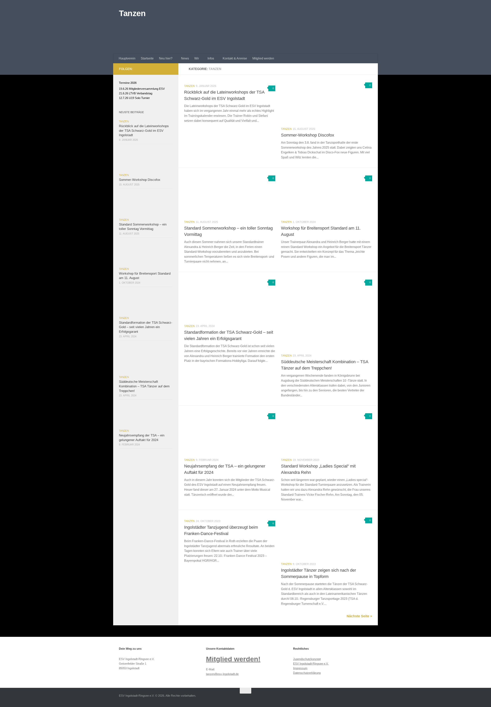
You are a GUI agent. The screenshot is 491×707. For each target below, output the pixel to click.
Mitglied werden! (233, 659)
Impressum (300, 668)
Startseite (147, 58)
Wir (196, 58)
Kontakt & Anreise (235, 58)
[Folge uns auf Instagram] (170, 69)
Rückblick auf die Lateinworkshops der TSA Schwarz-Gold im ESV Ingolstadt (144, 130)
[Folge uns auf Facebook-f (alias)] (164, 69)
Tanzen (132, 13)
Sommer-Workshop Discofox (307, 135)
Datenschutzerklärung (307, 672)
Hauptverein (127, 58)
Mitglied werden (263, 58)
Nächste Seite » (359, 616)
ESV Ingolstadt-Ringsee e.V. (311, 663)
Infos (211, 58)
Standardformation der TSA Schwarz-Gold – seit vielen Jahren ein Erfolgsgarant (145, 327)
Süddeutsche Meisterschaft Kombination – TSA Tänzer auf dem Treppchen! (144, 386)
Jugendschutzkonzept (307, 659)
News (185, 58)
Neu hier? (165, 58)
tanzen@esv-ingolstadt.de (222, 674)
